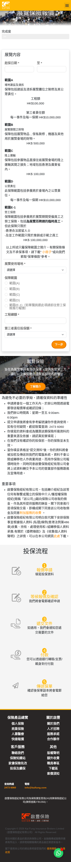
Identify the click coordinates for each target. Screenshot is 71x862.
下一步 (59, 344)
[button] (67, 5)
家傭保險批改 (17, 763)
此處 (57, 536)
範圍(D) (14, 300)
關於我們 (53, 723)
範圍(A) (14, 283)
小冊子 (46, 252)
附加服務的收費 (31, 513)
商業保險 (18, 729)
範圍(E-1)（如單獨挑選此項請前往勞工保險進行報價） (37, 307)
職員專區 (53, 763)
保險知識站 (18, 758)
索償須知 (53, 773)
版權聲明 (53, 753)
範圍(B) (14, 288)
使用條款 (52, 848)
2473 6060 (10, 787)
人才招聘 (53, 729)
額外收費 (53, 758)
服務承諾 (53, 734)
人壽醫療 (18, 734)
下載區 (53, 768)
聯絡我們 (18, 753)
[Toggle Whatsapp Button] (58, 853)
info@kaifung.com (35, 787)
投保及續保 (18, 768)
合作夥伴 (53, 739)
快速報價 (18, 739)
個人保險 (18, 723)
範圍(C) (14, 294)
